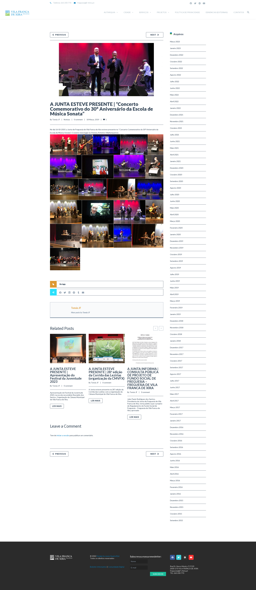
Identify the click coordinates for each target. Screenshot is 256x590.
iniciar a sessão (63, 435)
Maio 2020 (174, 208)
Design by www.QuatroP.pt (108, 556)
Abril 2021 (174, 154)
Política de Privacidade (187, 12)
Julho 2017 (174, 381)
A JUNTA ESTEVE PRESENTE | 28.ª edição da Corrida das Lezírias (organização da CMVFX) (106, 373)
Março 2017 (175, 407)
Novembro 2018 (176, 327)
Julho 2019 (174, 274)
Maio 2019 (174, 287)
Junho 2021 (175, 141)
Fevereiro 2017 (176, 414)
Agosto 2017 (175, 374)
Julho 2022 (174, 81)
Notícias (67, 120)
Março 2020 (175, 221)
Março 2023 (175, 41)
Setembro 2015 (176, 520)
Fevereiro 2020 (176, 228)
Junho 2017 (175, 387)
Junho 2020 (175, 201)
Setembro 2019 (176, 261)
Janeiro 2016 (175, 494)
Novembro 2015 (176, 507)
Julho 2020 (174, 194)
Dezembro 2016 (176, 427)
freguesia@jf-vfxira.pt (85, 3)
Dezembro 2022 (176, 55)
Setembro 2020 (176, 181)
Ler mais (57, 406)
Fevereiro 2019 (176, 307)
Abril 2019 (174, 294)
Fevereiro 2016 (176, 487)
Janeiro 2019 (175, 314)
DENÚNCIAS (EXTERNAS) (217, 12)
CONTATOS (238, 12)
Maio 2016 (174, 467)
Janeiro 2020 (175, 234)
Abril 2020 (174, 214)
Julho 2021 (174, 135)
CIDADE (127, 12)
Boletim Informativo (98, 567)
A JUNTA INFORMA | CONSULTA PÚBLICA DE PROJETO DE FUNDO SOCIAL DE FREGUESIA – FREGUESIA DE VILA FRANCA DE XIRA (143, 378)
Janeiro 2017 (175, 420)
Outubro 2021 (176, 128)
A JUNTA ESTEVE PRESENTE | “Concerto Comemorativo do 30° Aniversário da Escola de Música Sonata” (101, 109)
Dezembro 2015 (176, 500)
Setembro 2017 (176, 367)
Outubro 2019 (176, 254)
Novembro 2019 (176, 248)
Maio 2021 (174, 148)
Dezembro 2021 (176, 115)
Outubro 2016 (176, 440)
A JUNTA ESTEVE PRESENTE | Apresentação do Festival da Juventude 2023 (66, 375)
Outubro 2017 (176, 361)
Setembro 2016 (176, 447)
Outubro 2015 (176, 514)
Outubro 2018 (176, 334)
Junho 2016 (175, 460)
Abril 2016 (174, 474)
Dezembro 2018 (176, 321)
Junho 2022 (175, 88)
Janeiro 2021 (175, 161)
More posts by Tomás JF (80, 312)
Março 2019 (175, 301)
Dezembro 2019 (176, 241)
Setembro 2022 (176, 68)
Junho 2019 (175, 281)
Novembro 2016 (176, 434)
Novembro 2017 (176, 354)
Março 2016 (175, 480)
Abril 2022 (174, 101)
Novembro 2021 (176, 121)
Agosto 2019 (175, 268)
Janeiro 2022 (175, 108)
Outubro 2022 (176, 61)
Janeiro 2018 (175, 341)
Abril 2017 (174, 401)
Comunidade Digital (116, 567)
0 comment (78, 120)
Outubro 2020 (176, 174)
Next (153, 35)
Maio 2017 (174, 394)
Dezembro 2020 (176, 168)
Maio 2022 (174, 95)
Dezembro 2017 (176, 347)
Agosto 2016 (175, 454)
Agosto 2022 (175, 75)
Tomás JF (56, 120)
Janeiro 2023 (175, 48)
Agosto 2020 (175, 188)
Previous (60, 35)
